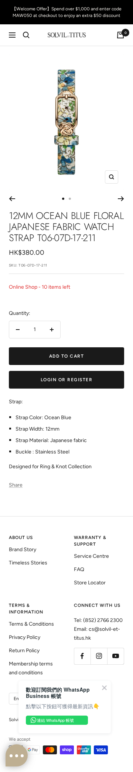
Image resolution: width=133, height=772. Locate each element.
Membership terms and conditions (31, 668)
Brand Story (22, 549)
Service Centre (91, 556)
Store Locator (90, 583)
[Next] (121, 198)
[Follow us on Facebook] (82, 656)
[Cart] (120, 35)
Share (16, 485)
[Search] (26, 35)
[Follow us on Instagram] (99, 656)
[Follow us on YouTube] (115, 656)
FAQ (79, 569)
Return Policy (24, 650)
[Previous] (12, 198)
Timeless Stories (28, 563)
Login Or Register (67, 379)
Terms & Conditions (31, 624)
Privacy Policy (24, 637)
